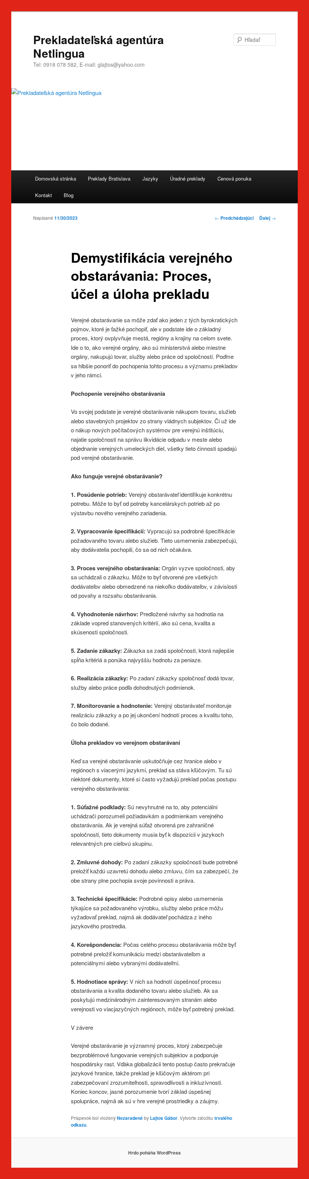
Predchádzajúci (234, 217)
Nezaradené (130, 1118)
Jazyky (150, 178)
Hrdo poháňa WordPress (154, 1152)
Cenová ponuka (234, 178)
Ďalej (267, 217)
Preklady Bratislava (109, 178)
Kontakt (43, 195)
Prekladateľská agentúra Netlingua (98, 46)
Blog (68, 195)
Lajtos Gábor (163, 1118)
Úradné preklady (187, 178)
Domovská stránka (55, 178)
